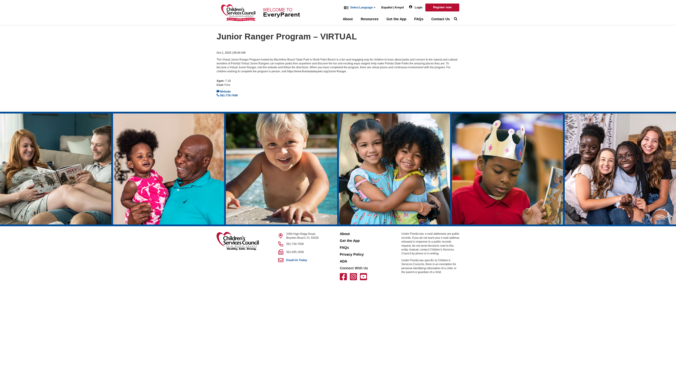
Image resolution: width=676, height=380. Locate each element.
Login (418, 7)
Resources (369, 19)
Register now (442, 7)
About (348, 19)
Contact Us (440, 19)
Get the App (396, 19)
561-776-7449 (228, 95)
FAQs (418, 19)
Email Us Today (296, 260)
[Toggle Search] (455, 19)
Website (225, 91)
